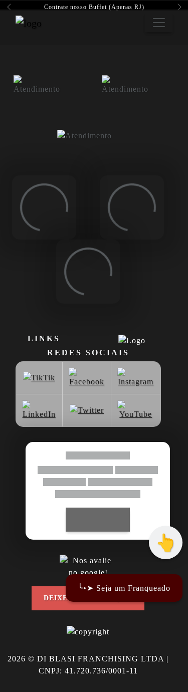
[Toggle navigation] (158, 22)
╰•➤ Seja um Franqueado (124, 588)
